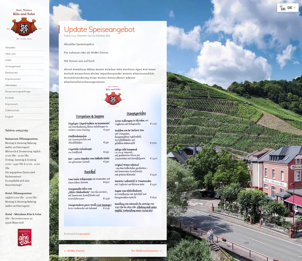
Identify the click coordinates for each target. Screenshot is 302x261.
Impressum (11, 104)
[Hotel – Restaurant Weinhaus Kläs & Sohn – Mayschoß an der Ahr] (24, 24)
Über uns (10, 53)
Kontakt (9, 97)
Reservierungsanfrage (17, 91)
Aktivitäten (11, 85)
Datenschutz (12, 110)
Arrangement (12, 66)
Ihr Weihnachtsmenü (146, 250)
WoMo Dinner (74, 250)
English (9, 116)
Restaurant (11, 72)
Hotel (8, 60)
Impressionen (13, 78)
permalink (84, 233)
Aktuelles (10, 47)
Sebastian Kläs (103, 35)
